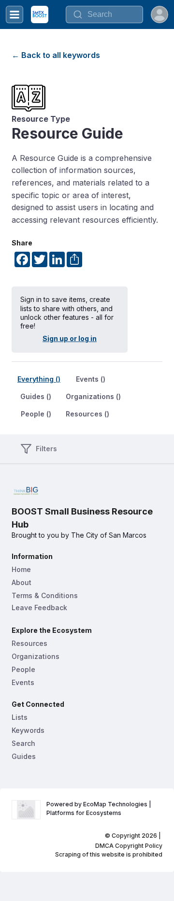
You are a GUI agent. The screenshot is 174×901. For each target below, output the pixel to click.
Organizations (35, 656)
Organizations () (93, 396)
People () (36, 414)
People (23, 669)
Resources (29, 643)
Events (23, 682)
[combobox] (104, 14)
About (21, 582)
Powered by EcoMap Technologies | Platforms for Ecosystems (99, 808)
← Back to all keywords (56, 55)
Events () (90, 379)
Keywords (28, 730)
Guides (24, 756)
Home (21, 569)
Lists (20, 717)
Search (23, 743)
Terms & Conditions (45, 595)
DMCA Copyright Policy (128, 845)
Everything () (38, 379)
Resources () (87, 414)
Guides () (35, 396)
